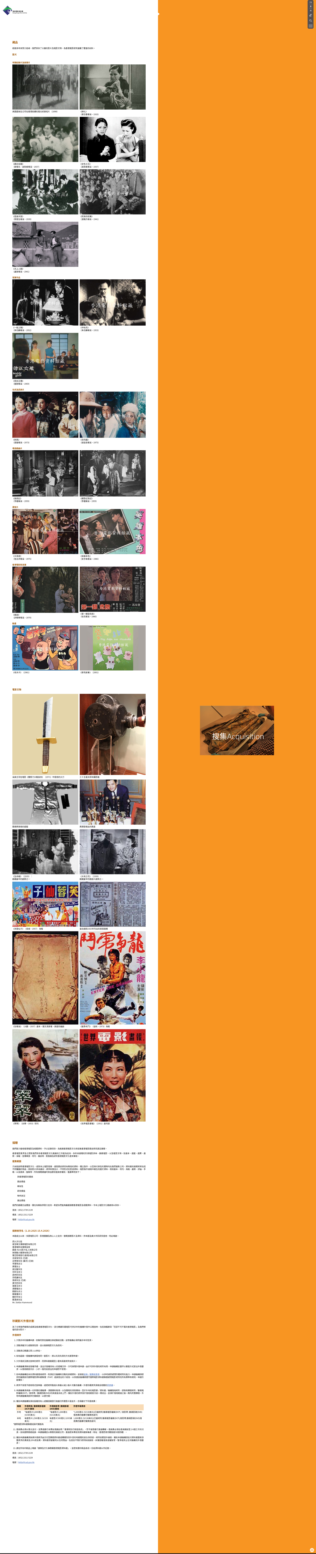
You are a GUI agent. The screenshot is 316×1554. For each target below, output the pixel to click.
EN (311, 2)
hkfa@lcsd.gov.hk (26, 1219)
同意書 (110, 1385)
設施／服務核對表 (92, 1374)
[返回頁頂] (312, 1550)
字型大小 (310, 15)
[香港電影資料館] (14, 11)
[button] (310, 21)
